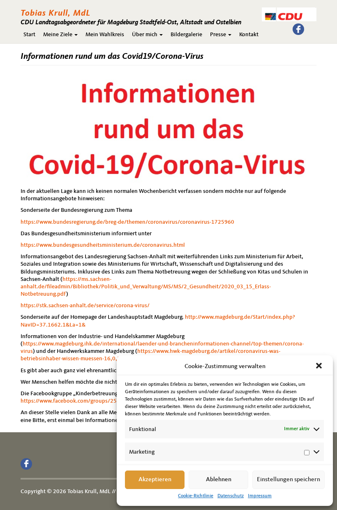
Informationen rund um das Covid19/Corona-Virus (112, 56)
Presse (218, 34)
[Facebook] (298, 29)
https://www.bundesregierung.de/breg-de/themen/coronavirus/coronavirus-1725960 (127, 222)
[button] (320, 366)
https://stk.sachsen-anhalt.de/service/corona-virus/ (85, 305)
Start (29, 34)
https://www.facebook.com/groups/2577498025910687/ (93, 401)
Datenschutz (230, 496)
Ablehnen (218, 480)
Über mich (145, 34)
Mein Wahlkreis (104, 34)
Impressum (260, 496)
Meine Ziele (58, 34)
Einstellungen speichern (288, 480)
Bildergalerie (186, 34)
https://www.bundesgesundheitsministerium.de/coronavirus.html (103, 245)
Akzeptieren (154, 480)
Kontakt (249, 34)
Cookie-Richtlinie (195, 496)
